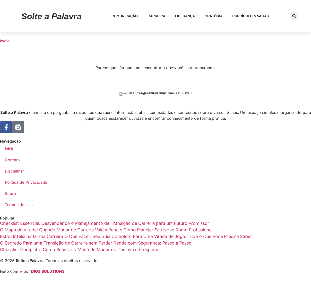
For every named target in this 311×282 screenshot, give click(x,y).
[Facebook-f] (6, 127)
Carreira (156, 16)
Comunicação (125, 16)
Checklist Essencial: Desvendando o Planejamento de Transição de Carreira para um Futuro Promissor (104, 223)
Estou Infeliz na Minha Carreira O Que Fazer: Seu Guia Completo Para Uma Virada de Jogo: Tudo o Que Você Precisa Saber (126, 236)
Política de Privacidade (26, 182)
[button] (294, 16)
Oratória (214, 16)
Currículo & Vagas (250, 16)
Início (5, 40)
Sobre (10, 193)
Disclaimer (14, 171)
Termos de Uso (19, 204)
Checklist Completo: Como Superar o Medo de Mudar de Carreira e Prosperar (79, 249)
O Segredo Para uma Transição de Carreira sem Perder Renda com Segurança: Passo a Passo (95, 243)
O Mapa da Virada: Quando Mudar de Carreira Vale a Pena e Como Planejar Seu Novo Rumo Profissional (106, 229)
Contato (12, 159)
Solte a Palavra (51, 16)
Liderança (185, 16)
